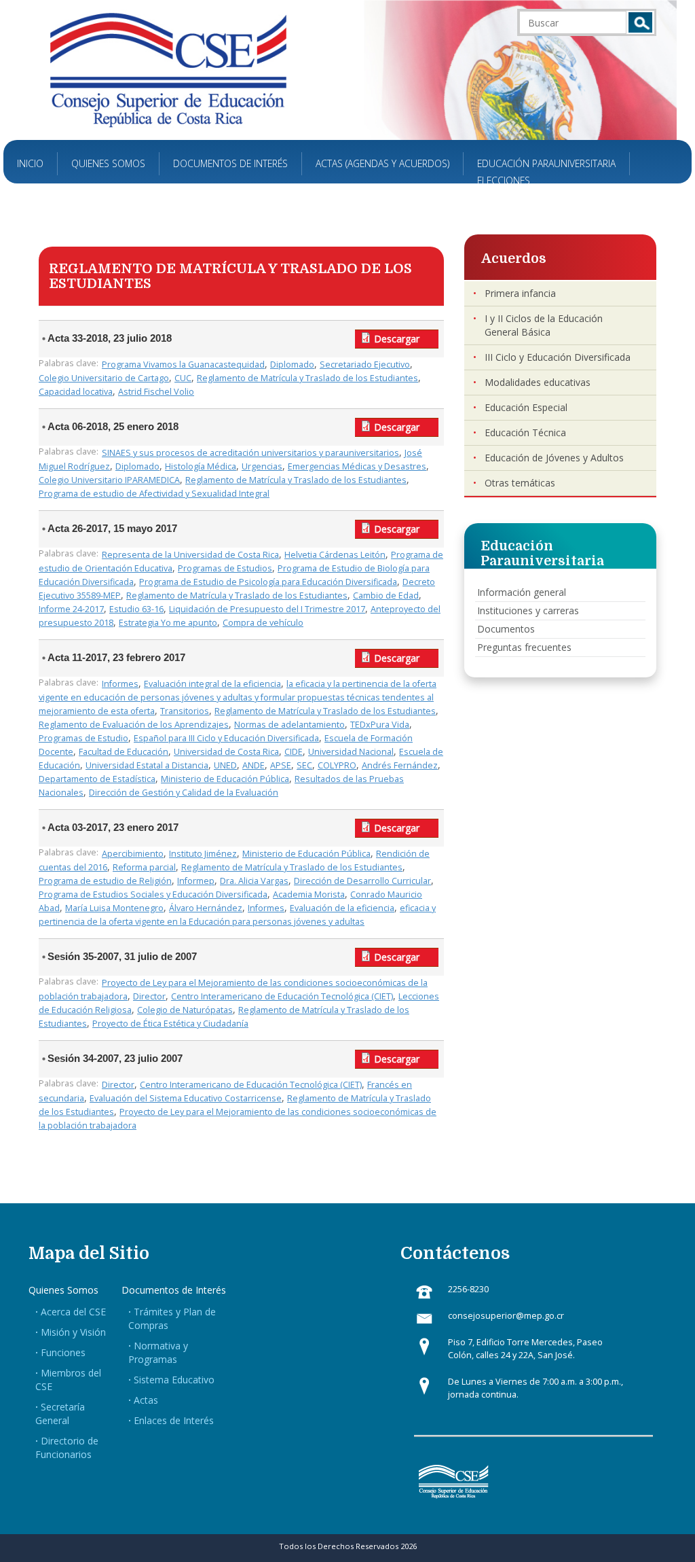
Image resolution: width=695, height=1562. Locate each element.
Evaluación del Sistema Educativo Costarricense (186, 1098)
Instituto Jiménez (203, 853)
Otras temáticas (520, 482)
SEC (304, 765)
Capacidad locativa (76, 391)
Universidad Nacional (351, 752)
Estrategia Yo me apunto (168, 622)
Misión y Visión (73, 1332)
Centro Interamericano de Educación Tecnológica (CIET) (282, 996)
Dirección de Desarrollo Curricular (362, 881)
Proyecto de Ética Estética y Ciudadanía (170, 1023)
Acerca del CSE (73, 1311)
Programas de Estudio (83, 738)
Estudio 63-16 (136, 609)
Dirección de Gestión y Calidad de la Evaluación (183, 792)
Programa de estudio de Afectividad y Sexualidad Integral (154, 493)
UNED (225, 765)
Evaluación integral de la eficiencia (212, 684)
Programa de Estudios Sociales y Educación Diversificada (153, 894)
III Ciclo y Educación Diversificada (558, 357)
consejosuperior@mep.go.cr (506, 1315)
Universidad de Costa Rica (226, 752)
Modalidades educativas (537, 382)
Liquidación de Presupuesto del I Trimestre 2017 (267, 609)
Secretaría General (60, 1413)
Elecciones (503, 180)
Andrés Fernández (400, 765)
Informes (120, 684)
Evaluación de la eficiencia (342, 908)
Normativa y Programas (158, 1352)
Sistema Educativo (174, 1379)
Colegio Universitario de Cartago (104, 378)
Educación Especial (526, 407)
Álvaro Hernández (205, 908)
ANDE (253, 765)
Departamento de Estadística (97, 779)
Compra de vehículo (263, 622)
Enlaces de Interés (174, 1420)
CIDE (293, 752)
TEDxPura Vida (379, 724)
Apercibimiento (133, 853)
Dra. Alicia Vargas (254, 881)
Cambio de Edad (386, 595)
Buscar (640, 22)
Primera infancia (520, 293)
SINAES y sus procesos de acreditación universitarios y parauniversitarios (250, 453)
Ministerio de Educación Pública (225, 779)
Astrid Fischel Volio (156, 391)
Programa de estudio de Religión (105, 881)
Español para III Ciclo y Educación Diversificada (226, 738)
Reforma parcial (144, 867)
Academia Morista (309, 894)
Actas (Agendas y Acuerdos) (382, 163)
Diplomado (292, 364)
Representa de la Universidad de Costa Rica (190, 555)
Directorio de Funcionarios (66, 1447)
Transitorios (184, 711)
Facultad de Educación (123, 752)
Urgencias (262, 466)
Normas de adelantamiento (289, 724)
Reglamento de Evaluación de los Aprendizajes (134, 724)
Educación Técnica (525, 432)
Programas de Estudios (225, 568)
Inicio (30, 163)
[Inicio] (168, 69)
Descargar (396, 338)
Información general (521, 592)
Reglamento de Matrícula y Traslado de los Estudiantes (307, 378)
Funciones (63, 1352)
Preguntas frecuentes (524, 647)
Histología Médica (200, 466)
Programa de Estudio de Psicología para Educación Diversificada (268, 582)
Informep (195, 881)
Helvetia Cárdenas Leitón (335, 555)
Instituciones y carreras (528, 610)
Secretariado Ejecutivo (365, 364)
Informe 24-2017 (71, 609)
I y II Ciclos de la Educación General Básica (544, 325)
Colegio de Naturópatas (185, 1010)
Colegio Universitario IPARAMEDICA (109, 480)
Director (149, 996)
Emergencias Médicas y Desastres (357, 466)
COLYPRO (337, 765)
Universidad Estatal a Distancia (147, 765)
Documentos (506, 628)
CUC (182, 378)
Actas (146, 1400)
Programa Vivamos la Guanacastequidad (183, 364)
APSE (280, 765)
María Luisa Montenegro (114, 908)
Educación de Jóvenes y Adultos (554, 457)
